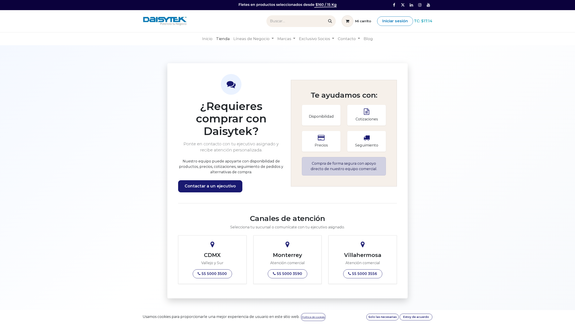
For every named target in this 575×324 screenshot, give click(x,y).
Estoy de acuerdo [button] (416, 317)
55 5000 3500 (214, 274)
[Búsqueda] (330, 21)
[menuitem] (207, 39)
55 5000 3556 (364, 274)
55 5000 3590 (289, 274)
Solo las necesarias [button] (382, 317)
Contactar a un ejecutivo (210, 186)
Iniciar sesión (395, 21)
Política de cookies (313, 317)
